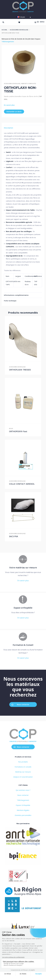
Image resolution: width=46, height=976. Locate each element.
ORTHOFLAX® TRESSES (20, 369)
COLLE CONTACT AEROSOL (22, 484)
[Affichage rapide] (23, 339)
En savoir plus (9, 105)
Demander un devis (14, 111)
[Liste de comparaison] (35, 22)
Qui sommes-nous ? (23, 790)
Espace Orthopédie (23, 805)
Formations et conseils (23, 767)
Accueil (4, 30)
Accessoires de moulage (19, 30)
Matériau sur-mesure (23, 772)
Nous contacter (23, 704)
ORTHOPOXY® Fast (18, 431)
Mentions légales (23, 810)
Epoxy (11, 428)
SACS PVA (13, 536)
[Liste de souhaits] (19, 22)
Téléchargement (8, 42)
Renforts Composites (28, 83)
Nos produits (23, 762)
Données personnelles (23, 815)
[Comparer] (27, 339)
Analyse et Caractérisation (23, 777)
